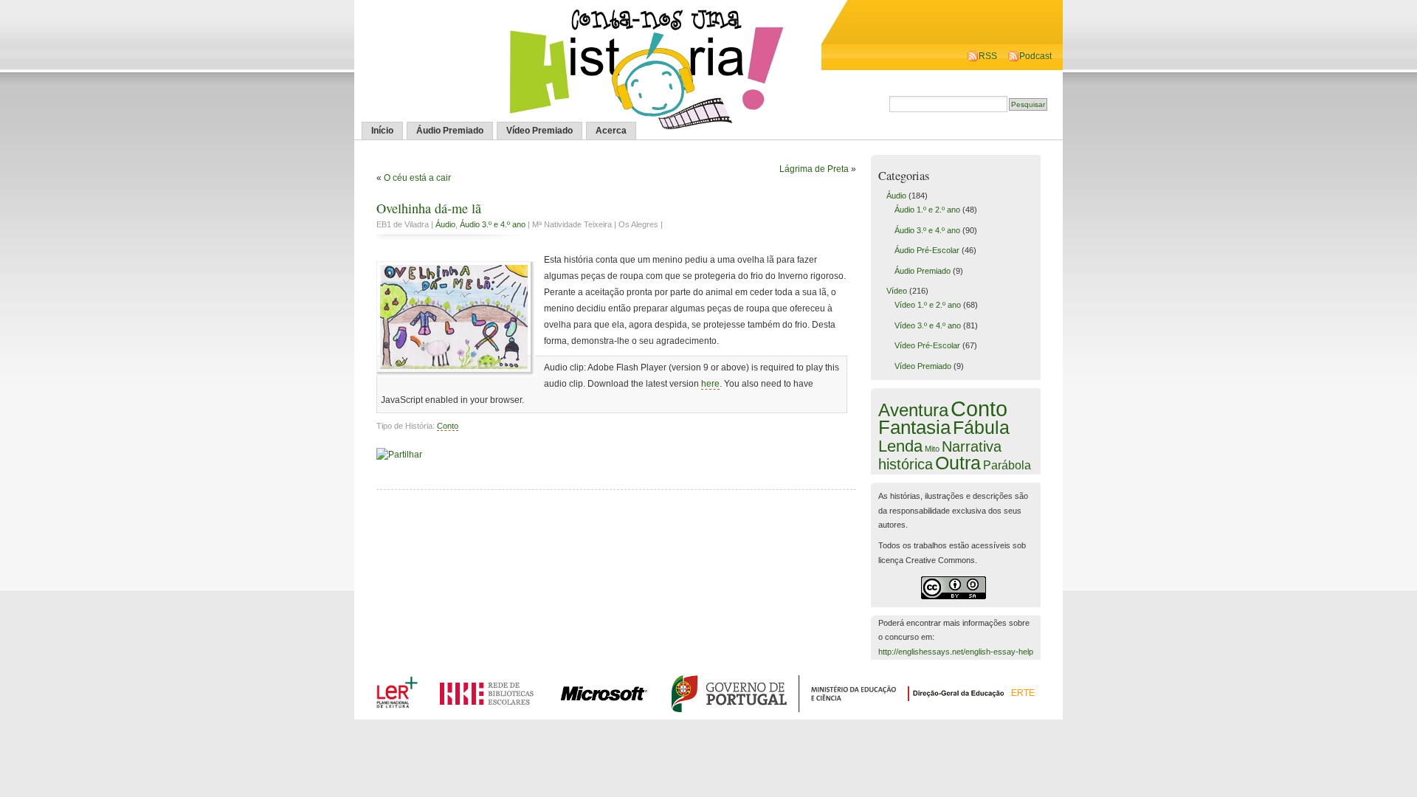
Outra (958, 462)
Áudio (445, 224)
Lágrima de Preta (814, 169)
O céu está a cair (417, 178)
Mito (932, 448)
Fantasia (914, 427)
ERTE (1023, 693)
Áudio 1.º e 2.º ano (927, 209)
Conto (447, 425)
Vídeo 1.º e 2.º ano (927, 304)
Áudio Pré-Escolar (926, 250)
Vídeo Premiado (539, 130)
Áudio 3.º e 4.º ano (492, 224)
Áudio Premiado (449, 130)
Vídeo (896, 290)
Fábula (981, 427)
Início (382, 130)
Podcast (1035, 56)
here (710, 384)
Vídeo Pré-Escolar (927, 345)
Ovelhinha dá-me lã (428, 208)
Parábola (1007, 465)
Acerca (611, 130)
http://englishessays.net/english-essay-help (955, 651)
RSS (988, 56)
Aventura (913, 410)
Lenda (900, 446)
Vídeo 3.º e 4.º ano (927, 325)
